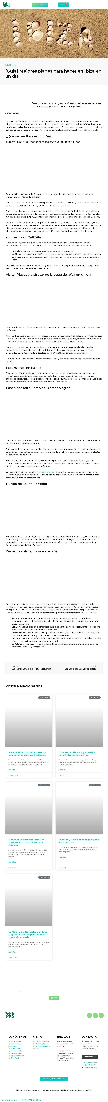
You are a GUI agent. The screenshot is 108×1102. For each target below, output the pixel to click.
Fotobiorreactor (16, 1051)
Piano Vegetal (16, 1049)
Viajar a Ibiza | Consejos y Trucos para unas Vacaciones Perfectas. (27, 753)
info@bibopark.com (90, 1063)
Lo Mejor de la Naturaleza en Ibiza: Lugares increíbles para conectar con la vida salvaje (28, 934)
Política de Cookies (67, 1090)
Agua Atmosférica (17, 1056)
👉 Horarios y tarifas (40, 1044)
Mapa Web (87, 1090)
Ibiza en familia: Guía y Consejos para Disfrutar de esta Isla (77, 753)
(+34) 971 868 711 (90, 1065)
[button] (30, 4)
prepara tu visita (46, 472)
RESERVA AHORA (9, 1100)
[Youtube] (101, 1015)
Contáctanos (79, 1090)
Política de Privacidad (53, 1090)
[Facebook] (89, 1015)
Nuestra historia (16, 1053)
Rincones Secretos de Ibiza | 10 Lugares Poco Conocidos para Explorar (26, 842)
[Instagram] (95, 1015)
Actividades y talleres (43, 1046)
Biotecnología (16, 1041)
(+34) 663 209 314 (90, 1067)
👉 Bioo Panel (13, 1058)
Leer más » (12, 770)
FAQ (37, 1049)
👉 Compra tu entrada (41, 1041)
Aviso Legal (41, 1090)
